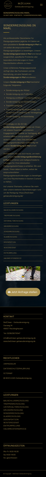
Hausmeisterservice (12, 258)
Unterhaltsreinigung (13, 221)
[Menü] (41, 5)
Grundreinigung (11, 226)
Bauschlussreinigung (13, 210)
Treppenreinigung (12, 215)
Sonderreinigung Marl (16, 13)
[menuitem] (41, 5)
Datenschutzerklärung (16, 368)
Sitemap (7, 373)
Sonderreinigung (11, 231)
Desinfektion (10, 242)
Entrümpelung (10, 253)
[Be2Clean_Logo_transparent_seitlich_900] (19, 4)
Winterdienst (10, 248)
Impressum (9, 364)
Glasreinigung (10, 237)
